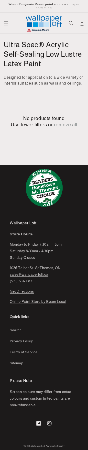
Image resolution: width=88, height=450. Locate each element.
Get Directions (22, 291)
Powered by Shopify (55, 446)
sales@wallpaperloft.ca (29, 274)
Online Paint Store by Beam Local (38, 301)
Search (16, 330)
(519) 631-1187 (21, 281)
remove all (65, 124)
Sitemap (16, 363)
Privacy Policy (21, 341)
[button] (6, 23)
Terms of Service (24, 352)
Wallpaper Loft (38, 446)
